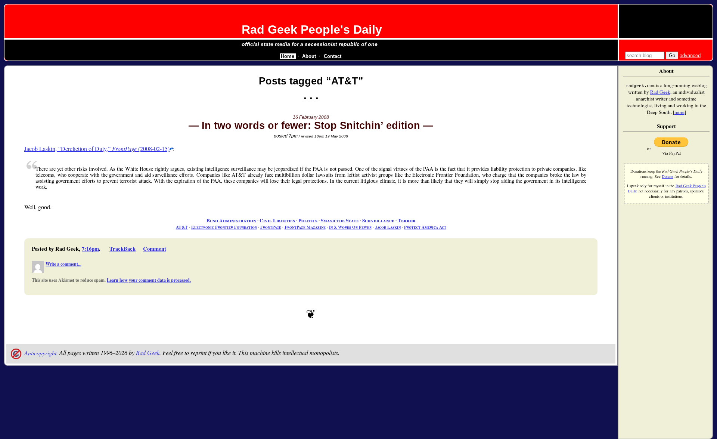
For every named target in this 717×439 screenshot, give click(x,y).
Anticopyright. (40, 353)
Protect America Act (425, 227)
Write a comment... (63, 264)
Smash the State (340, 220)
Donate (667, 176)
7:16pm (90, 249)
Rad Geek (147, 353)
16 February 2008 (311, 117)
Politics (307, 220)
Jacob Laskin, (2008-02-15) (97, 148)
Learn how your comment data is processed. (149, 280)
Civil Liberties (277, 220)
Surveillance (378, 220)
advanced (690, 55)
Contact (332, 56)
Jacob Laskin (388, 227)
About (309, 56)
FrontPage (270, 227)
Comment (154, 249)
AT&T (182, 227)
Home (287, 56)
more (679, 112)
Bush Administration (231, 220)
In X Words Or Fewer (350, 227)
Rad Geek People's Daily (312, 29)
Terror (407, 220)
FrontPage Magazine (305, 227)
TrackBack (122, 249)
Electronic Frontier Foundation (224, 227)
